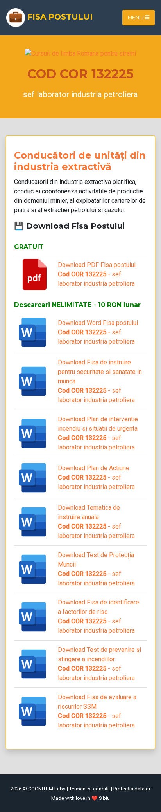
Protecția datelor (131, 789)
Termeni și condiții (89, 789)
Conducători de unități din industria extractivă (80, 161)
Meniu (136, 17)
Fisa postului (59, 17)
